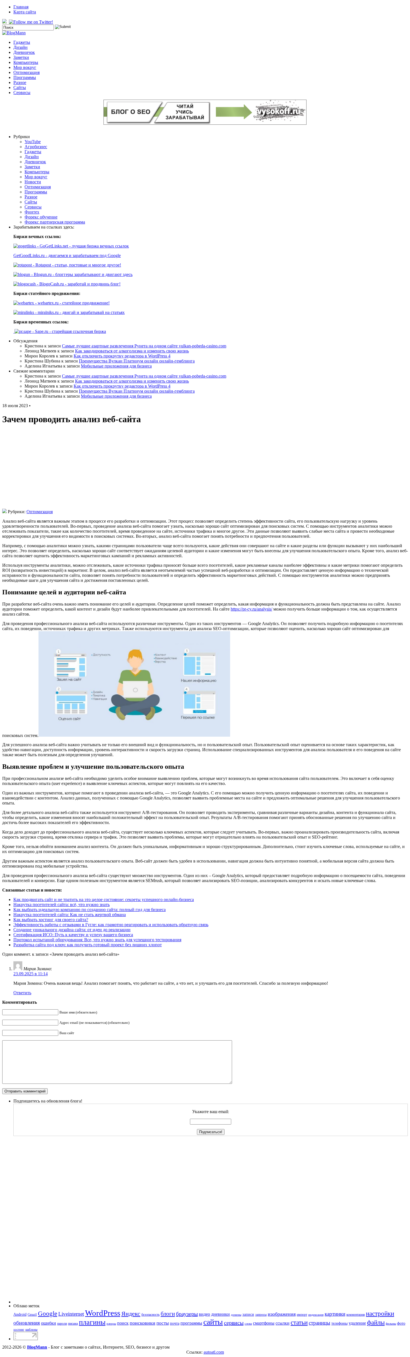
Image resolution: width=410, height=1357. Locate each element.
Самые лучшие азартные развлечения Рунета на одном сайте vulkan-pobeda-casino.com (144, 346)
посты (162, 1323)
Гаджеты (21, 42)
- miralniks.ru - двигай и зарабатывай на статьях (79, 312)
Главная (20, 6)
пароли (62, 1323)
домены (236, 1314)
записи (248, 1314)
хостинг (18, 1329)
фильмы (391, 1323)
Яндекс (130, 1313)
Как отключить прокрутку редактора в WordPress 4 (122, 356)
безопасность (150, 1315)
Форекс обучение (41, 217)
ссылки (283, 1323)
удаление (357, 1323)
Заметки (21, 57)
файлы (376, 1322)
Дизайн (20, 47)
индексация (316, 1314)
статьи (299, 1322)
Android (19, 1314)
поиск (123, 1323)
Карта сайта (24, 11)
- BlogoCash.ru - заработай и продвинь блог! (78, 284)
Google (47, 1313)
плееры (111, 1323)
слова (248, 1323)
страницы (319, 1323)
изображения (282, 1314)
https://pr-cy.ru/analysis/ (251, 609)
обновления (26, 1323)
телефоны (339, 1323)
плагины (92, 1322)
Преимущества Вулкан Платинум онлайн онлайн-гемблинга (137, 361)
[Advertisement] (205, 470)
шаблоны (31, 1329)
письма (73, 1323)
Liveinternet (71, 1314)
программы (191, 1323)
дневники (220, 1314)
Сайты (19, 87)
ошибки (48, 1323)
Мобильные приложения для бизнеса (116, 366)
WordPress (102, 1312)
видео (204, 1314)
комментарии (355, 1315)
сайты (213, 1322)
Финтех (32, 212)
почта (174, 1323)
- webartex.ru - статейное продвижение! (72, 303)
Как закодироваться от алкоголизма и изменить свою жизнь (132, 351)
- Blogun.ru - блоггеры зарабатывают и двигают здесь (81, 274)
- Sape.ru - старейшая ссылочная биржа (68, 331)
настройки (380, 1313)
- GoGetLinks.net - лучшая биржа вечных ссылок (82, 246)
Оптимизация (26, 72)
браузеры (187, 1314)
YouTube (33, 141)
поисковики (142, 1323)
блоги (168, 1314)
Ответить (22, 992)
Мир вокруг (24, 67)
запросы (261, 1315)
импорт (302, 1315)
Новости (33, 181)
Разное (19, 82)
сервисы (233, 1323)
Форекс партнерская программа (55, 222)
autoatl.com (214, 1352)
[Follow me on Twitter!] (31, 22)
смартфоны (263, 1323)
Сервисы (21, 92)
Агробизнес (36, 146)
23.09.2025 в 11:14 (30, 973)
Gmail (32, 1314)
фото (401, 1323)
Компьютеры (25, 62)
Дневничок (24, 52)
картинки (335, 1314)
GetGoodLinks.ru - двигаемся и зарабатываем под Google (67, 255)
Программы (24, 77)
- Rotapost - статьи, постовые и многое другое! (76, 265)
